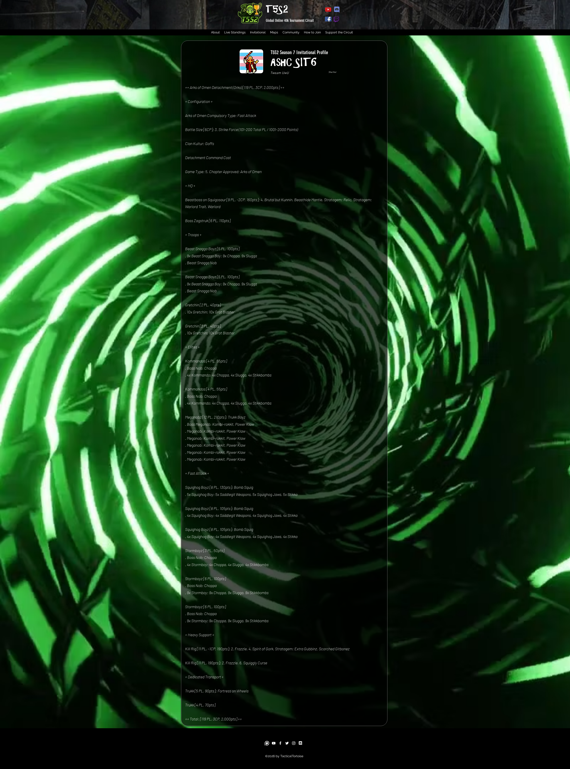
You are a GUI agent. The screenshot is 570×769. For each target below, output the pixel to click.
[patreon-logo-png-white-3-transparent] (267, 743)
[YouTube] (273, 743)
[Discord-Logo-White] (300, 743)
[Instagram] (293, 743)
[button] (235, 32)
